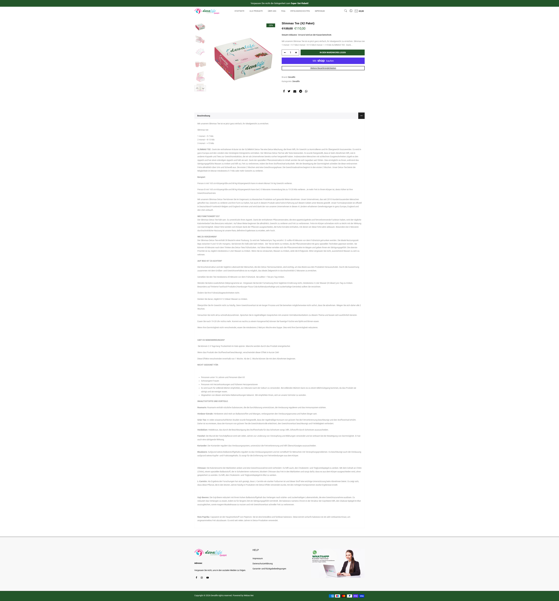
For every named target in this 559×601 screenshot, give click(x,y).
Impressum (258, 558)
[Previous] (212, 56)
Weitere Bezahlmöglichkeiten (323, 68)
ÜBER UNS (272, 11)
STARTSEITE (239, 11)
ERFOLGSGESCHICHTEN (300, 11)
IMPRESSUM (320, 11)
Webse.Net (249, 595)
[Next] (272, 56)
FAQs (283, 11)
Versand (301, 35)
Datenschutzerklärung (263, 563)
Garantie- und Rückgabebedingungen (269, 568)
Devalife (291, 77)
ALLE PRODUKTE (256, 11)
